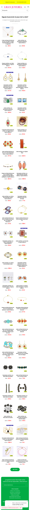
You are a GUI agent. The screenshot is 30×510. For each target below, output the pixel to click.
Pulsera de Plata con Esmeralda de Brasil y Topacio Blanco (22, 64)
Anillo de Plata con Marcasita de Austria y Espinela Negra (22, 417)
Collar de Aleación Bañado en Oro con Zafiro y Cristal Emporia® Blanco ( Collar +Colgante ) (8, 42)
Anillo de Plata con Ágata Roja (22, 152)
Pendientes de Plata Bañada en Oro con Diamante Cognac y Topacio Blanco (8, 86)
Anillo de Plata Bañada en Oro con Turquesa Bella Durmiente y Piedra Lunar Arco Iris (8, 331)
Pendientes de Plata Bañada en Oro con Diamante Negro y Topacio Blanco (22, 86)
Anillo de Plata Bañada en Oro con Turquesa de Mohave (22, 330)
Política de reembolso (15, 490)
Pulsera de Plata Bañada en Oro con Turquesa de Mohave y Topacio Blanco (8, 309)
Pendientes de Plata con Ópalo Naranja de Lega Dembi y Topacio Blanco (22, 174)
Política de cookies (15, 495)
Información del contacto (15, 496)
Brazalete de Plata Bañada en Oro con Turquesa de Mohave (22, 309)
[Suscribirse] (25, 485)
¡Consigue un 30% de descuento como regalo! (10, 507)
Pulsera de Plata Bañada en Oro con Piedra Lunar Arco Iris (22, 219)
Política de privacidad (15, 493)
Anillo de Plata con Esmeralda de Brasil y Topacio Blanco (22, 41)
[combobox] (15, 10)
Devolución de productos (15, 498)
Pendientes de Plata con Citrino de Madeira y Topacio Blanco (8, 242)
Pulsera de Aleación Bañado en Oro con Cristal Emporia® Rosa (22, 461)
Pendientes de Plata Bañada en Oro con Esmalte (22, 197)
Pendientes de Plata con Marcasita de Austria (8, 376)
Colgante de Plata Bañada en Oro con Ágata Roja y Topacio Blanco (8, 131)
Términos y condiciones (15, 492)
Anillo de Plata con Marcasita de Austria (8, 417)
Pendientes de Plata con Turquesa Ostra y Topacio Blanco (8, 287)
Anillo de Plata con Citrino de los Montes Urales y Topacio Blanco (8, 197)
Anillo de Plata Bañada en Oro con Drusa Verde (22, 376)
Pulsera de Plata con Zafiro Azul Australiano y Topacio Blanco (8, 64)
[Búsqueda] (27, 10)
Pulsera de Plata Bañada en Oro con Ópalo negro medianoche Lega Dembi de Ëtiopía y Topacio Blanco (8, 175)
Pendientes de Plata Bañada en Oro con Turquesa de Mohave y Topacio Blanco (22, 264)
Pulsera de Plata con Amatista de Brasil (22, 130)
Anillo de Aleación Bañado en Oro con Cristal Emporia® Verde (8, 461)
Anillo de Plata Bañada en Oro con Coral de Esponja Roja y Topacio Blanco (8, 153)
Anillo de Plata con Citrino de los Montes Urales (8, 263)
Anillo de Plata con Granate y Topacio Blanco (22, 241)
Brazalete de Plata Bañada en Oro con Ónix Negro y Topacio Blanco (8, 439)
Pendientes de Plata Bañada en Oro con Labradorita (22, 109)
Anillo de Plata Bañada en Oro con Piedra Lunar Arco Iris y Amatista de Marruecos (8, 219)
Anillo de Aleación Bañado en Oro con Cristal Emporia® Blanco (22, 439)
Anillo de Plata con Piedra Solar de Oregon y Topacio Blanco (22, 287)
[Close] (20, 507)
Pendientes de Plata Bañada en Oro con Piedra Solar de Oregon (22, 353)
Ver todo (15, 469)
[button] (1, 7)
